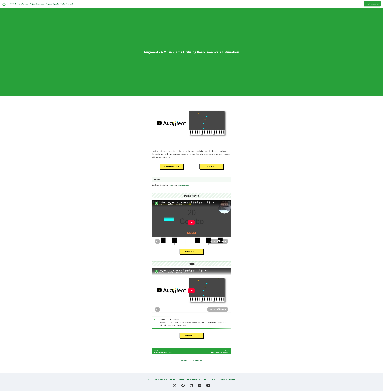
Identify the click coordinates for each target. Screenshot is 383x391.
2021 (170, 185)
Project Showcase (37, 4)
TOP (12, 4)
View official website (172, 166)
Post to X (212, 166)
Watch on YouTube (192, 252)
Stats (62, 4)
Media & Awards (21, 4)
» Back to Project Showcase (191, 360)
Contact (69, 4)
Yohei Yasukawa (183, 185)
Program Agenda (52, 4)
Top (149, 379)
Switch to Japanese (227, 379)
